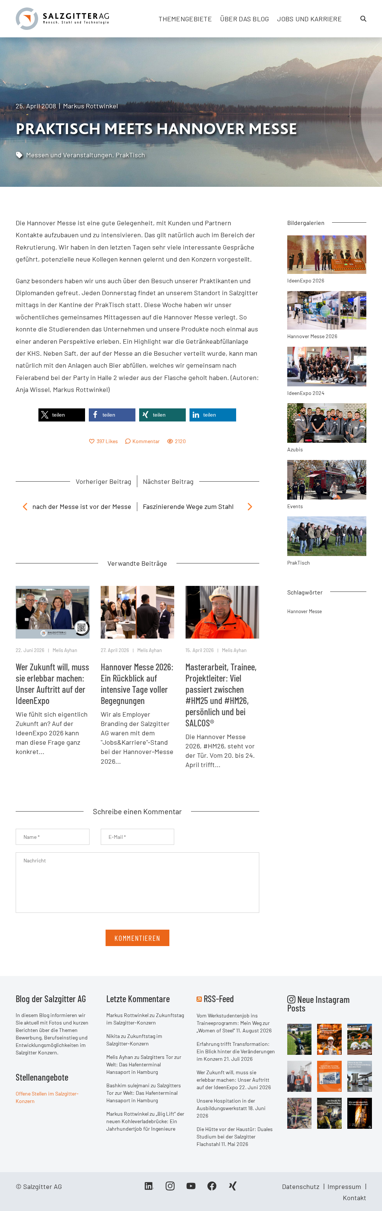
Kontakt (354, 1197)
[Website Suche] (363, 19)
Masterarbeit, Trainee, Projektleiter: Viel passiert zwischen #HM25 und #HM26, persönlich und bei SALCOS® (221, 694)
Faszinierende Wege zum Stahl (188, 506)
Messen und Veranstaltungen (69, 155)
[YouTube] (191, 1188)
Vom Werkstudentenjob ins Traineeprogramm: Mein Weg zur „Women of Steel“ (233, 1023)
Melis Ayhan (65, 650)
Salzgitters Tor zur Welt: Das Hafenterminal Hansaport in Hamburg (143, 1064)
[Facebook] (211, 1188)
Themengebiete (185, 19)
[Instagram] (170, 1188)
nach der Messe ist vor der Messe (81, 506)
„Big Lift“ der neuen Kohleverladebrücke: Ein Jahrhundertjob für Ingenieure (145, 1121)
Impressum (344, 1186)
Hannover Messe (304, 611)
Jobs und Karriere (309, 19)
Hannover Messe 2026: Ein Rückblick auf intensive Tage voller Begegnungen (137, 683)
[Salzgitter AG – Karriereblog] (62, 18)
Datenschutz (300, 1186)
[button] (61, 414)
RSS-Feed (219, 998)
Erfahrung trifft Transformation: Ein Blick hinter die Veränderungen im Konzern (236, 1051)
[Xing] (232, 1188)
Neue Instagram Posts (318, 1003)
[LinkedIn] (149, 1188)
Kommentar (146, 441)
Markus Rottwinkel (90, 106)
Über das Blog (244, 19)
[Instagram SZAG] (299, 1038)
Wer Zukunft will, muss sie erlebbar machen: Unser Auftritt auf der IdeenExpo (52, 683)
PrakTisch (130, 155)
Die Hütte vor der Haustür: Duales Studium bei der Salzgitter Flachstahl (235, 1136)
